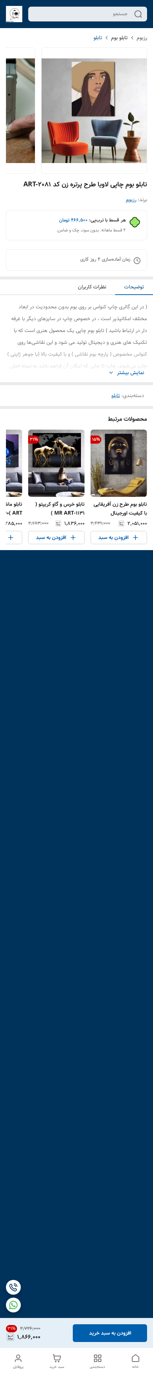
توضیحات (134, 287)
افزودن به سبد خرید (110, 1333)
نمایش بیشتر (130, 373)
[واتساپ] (13, 1305)
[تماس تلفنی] (13, 1287)
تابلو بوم (119, 37)
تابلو (98, 37)
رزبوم (142, 37)
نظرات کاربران (92, 287)
